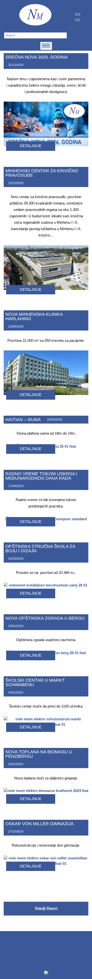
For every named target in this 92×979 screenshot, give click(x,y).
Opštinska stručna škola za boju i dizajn (40, 548)
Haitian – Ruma (23, 419)
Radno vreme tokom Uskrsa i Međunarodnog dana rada (41, 476)
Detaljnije (30, 146)
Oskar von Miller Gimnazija (39, 823)
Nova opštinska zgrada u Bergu (44, 618)
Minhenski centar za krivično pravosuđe (41, 173)
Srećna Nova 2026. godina (36, 57)
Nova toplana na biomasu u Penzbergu (38, 754)
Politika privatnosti (46, 965)
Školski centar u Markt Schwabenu (35, 682)
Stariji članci (46, 908)
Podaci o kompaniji (46, 959)
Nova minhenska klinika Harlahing (34, 316)
